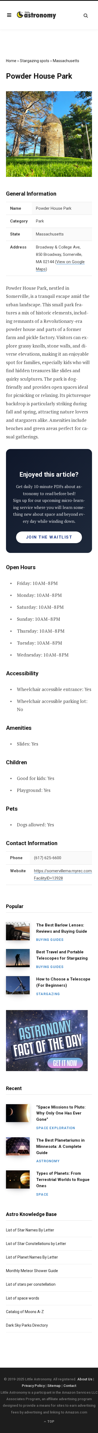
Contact (69, 1386)
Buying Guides (50, 940)
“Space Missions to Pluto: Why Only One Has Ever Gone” (60, 1113)
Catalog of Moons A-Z (25, 1312)
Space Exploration (55, 1128)
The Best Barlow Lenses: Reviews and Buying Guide (61, 928)
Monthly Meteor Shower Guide (32, 1271)
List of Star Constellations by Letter (36, 1243)
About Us (84, 1379)
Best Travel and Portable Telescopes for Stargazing (62, 955)
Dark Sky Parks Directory (27, 1325)
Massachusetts (66, 61)
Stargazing (48, 994)
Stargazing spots (34, 61)
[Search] (86, 15)
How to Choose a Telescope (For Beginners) (63, 982)
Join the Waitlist (49, 537)
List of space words (22, 1298)
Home (11, 61)
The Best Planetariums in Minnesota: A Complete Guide (60, 1146)
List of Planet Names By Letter (32, 1257)
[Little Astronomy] (36, 15)
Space (42, 1194)
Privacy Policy (33, 1386)
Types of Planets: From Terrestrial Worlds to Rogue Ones (63, 1179)
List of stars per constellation (31, 1284)
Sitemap (54, 1386)
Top (50, 1422)
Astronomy (48, 1161)
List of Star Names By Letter (30, 1230)
